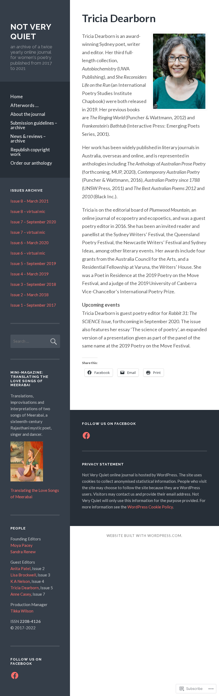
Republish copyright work (30, 152)
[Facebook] (14, 675)
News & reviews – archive (28, 138)
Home (16, 96)
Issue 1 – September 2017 (33, 305)
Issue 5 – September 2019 (33, 263)
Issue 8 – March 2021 (29, 201)
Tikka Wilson (21, 610)
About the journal (27, 114)
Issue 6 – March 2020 (29, 242)
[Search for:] (35, 341)
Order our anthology (31, 163)
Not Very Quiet (30, 31)
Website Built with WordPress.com (144, 535)
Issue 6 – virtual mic (27, 253)
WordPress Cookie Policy (150, 506)
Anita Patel (20, 568)
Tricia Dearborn (24, 587)
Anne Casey (20, 594)
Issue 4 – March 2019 (29, 273)
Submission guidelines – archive (33, 125)
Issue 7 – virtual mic (27, 232)
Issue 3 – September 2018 (33, 284)
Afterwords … (24, 105)
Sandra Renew (23, 551)
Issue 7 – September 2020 (33, 221)
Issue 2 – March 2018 (29, 294)
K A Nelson (20, 581)
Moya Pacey (21, 545)
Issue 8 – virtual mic (27, 211)
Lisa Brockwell (23, 574)
